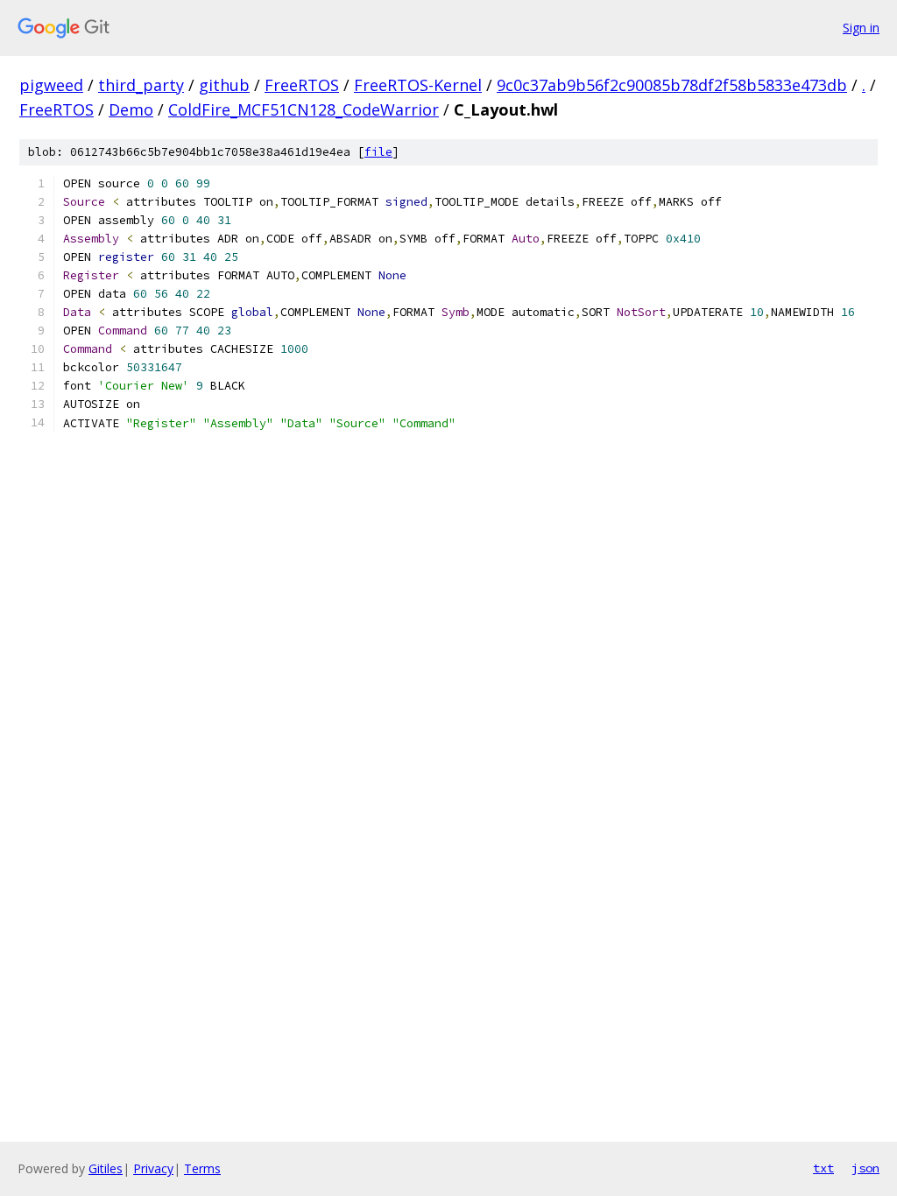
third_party (141, 84)
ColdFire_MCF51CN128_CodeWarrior (303, 109)
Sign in (861, 27)
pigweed (51, 84)
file (378, 151)
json (865, 1168)
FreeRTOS (302, 84)
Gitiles (105, 1168)
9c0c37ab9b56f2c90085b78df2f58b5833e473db (672, 84)
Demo (131, 109)
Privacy (153, 1168)
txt (823, 1168)
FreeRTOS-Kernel (418, 84)
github (224, 84)
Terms (202, 1168)
